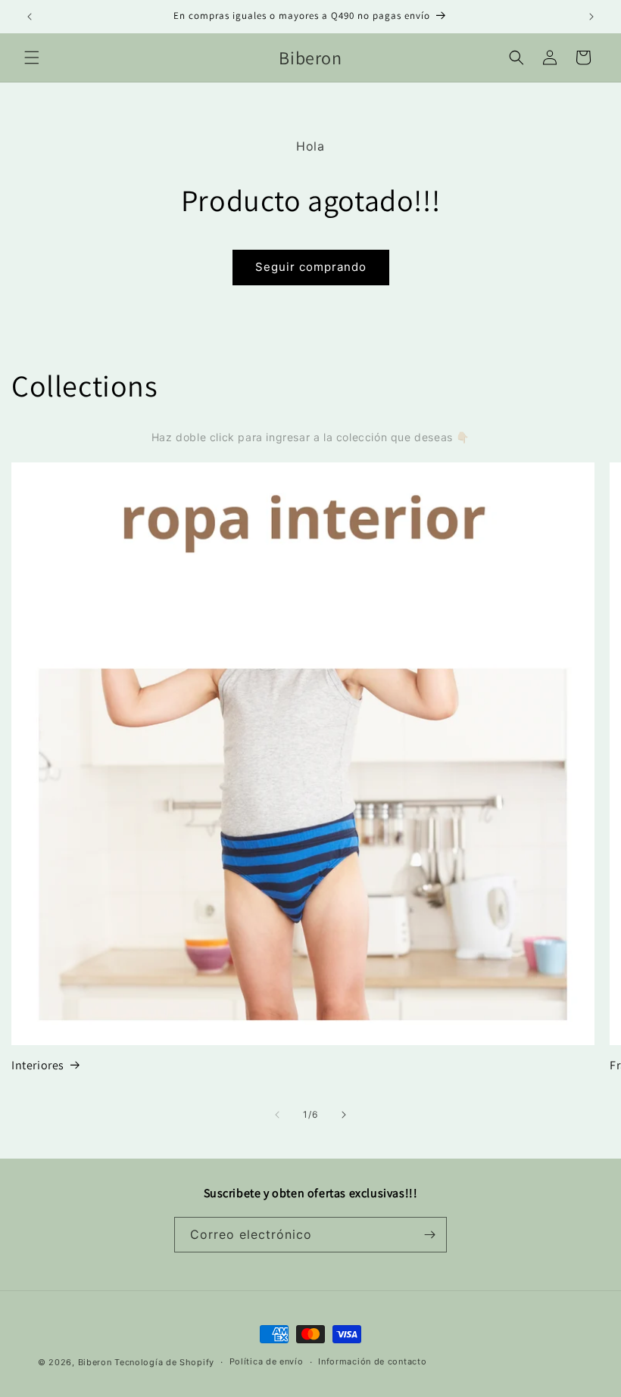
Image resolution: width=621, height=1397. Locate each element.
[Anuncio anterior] (29, 16)
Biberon (95, 1362)
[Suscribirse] (429, 1234)
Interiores (37, 1065)
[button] (31, 57)
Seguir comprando (311, 267)
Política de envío (266, 1361)
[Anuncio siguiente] (591, 16)
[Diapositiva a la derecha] (343, 1114)
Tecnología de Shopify (164, 1362)
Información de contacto (372, 1361)
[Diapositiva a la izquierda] (277, 1114)
